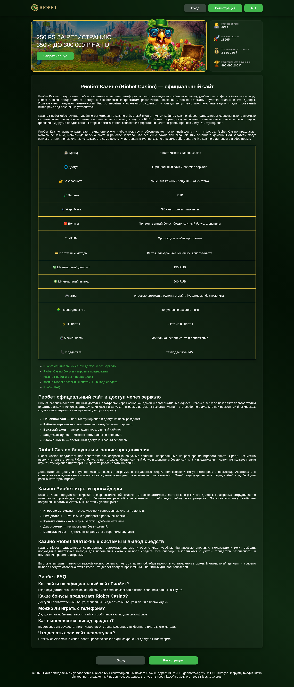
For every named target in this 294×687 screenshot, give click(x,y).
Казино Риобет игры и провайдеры (68, 376)
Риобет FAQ (51, 387)
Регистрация (225, 8)
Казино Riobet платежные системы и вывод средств (80, 382)
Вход (195, 8)
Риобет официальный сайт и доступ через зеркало (79, 366)
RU (253, 8)
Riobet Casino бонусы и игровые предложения (76, 371)
